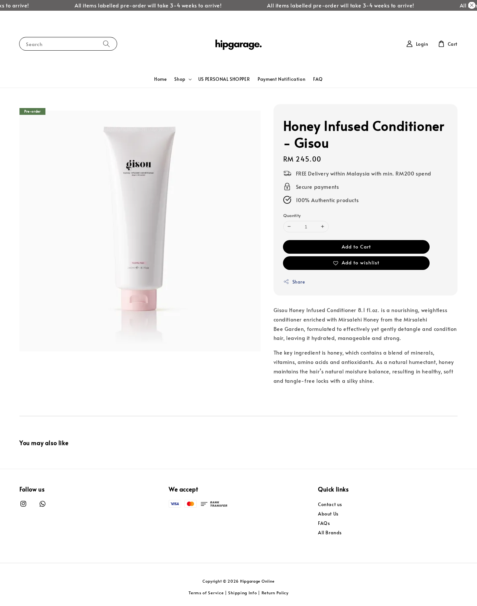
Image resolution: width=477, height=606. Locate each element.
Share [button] (298, 282)
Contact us (330, 504)
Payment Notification (281, 79)
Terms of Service (206, 593)
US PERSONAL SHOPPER (224, 79)
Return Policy (275, 593)
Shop (179, 79)
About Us (328, 514)
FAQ (318, 79)
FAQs (324, 523)
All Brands (330, 532)
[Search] (106, 43)
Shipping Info (242, 593)
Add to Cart (356, 246)
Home (160, 79)
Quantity (292, 215)
